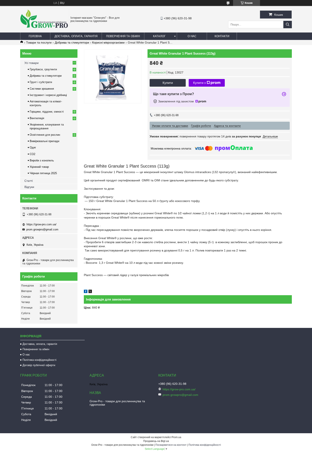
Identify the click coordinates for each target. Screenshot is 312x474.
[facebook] (85, 292)
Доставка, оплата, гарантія (76, 36)
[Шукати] (287, 24)
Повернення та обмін (123, 36)
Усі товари (31, 63)
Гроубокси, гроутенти (43, 69)
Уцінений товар (39, 166)
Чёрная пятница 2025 (43, 173)
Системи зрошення (42, 88)
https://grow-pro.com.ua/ (41, 224)
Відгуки (29, 187)
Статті (28, 180)
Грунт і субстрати (41, 82)
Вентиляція (37, 118)
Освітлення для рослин (45, 134)
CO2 (32, 154)
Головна (35, 36)
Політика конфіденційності (39, 359)
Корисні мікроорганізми (108, 42)
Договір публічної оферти (38, 365)
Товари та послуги (39, 42)
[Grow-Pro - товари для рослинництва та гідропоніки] (44, 28)
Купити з (199, 83)
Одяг (33, 147)
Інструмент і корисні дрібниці (48, 95)
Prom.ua (176, 437)
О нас (192, 36)
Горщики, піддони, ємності (47, 111)
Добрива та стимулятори (72, 42)
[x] (90, 292)
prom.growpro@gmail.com (42, 229)
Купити (168, 83)
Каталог (159, 36)
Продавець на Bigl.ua (156, 441)
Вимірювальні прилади (44, 141)
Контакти (222, 36)
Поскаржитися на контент (171, 444)
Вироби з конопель (42, 160)
